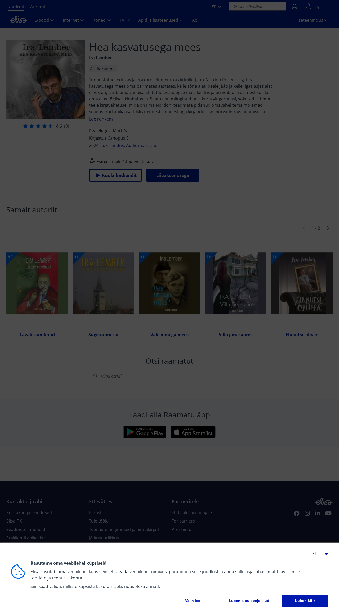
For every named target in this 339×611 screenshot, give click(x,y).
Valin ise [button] (192, 601)
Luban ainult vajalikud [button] (249, 601)
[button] (317, 553)
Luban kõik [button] (305, 601)
